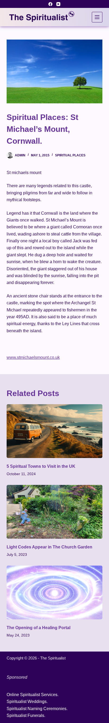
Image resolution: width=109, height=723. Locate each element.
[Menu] (97, 17)
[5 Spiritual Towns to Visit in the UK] (55, 431)
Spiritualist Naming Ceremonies (36, 708)
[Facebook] (50, 4)
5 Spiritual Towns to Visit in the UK (41, 466)
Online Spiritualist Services (32, 694)
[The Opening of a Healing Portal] (55, 592)
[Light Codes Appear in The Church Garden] (55, 512)
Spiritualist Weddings (27, 701)
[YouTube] (58, 4)
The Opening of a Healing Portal (38, 627)
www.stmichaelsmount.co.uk (33, 357)
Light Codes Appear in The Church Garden (49, 547)
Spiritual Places (70, 155)
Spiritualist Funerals (25, 715)
